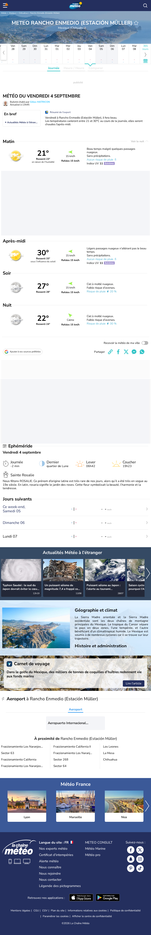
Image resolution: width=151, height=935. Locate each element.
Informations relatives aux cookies (87, 910)
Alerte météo (49, 861)
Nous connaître (50, 867)
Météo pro (92, 855)
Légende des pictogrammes (60, 886)
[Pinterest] (130, 868)
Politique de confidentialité (125, 910)
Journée (53, 68)
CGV (45, 910)
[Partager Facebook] (118, 351)
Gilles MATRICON (40, 102)
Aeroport (75, 709)
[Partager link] (110, 351)
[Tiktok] (140, 868)
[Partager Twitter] (126, 351)
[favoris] (136, 22)
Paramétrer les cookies (56, 916)
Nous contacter (50, 879)
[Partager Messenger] (134, 351)
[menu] (6, 5)
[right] (148, 573)
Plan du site (57, 910)
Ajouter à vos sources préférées (25, 351)
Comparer (96, 68)
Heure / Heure (74, 68)
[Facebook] (130, 850)
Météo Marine (95, 848)
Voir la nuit (138, 141)
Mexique (12, 13)
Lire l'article (133, 683)
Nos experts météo (53, 848)
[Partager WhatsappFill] (142, 351)
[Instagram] (140, 859)
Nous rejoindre (50, 873)
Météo (3, 13)
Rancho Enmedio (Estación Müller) (44, 13)
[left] (4, 52)
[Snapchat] (130, 859)
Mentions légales (20, 910)
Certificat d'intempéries (56, 855)
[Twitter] (140, 850)
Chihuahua (23, 13)
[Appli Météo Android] (108, 898)
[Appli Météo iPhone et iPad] (81, 898)
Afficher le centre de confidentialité (92, 916)
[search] (145, 5)
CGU (36, 910)
